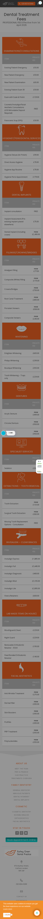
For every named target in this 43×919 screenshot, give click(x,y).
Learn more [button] (7, 909)
